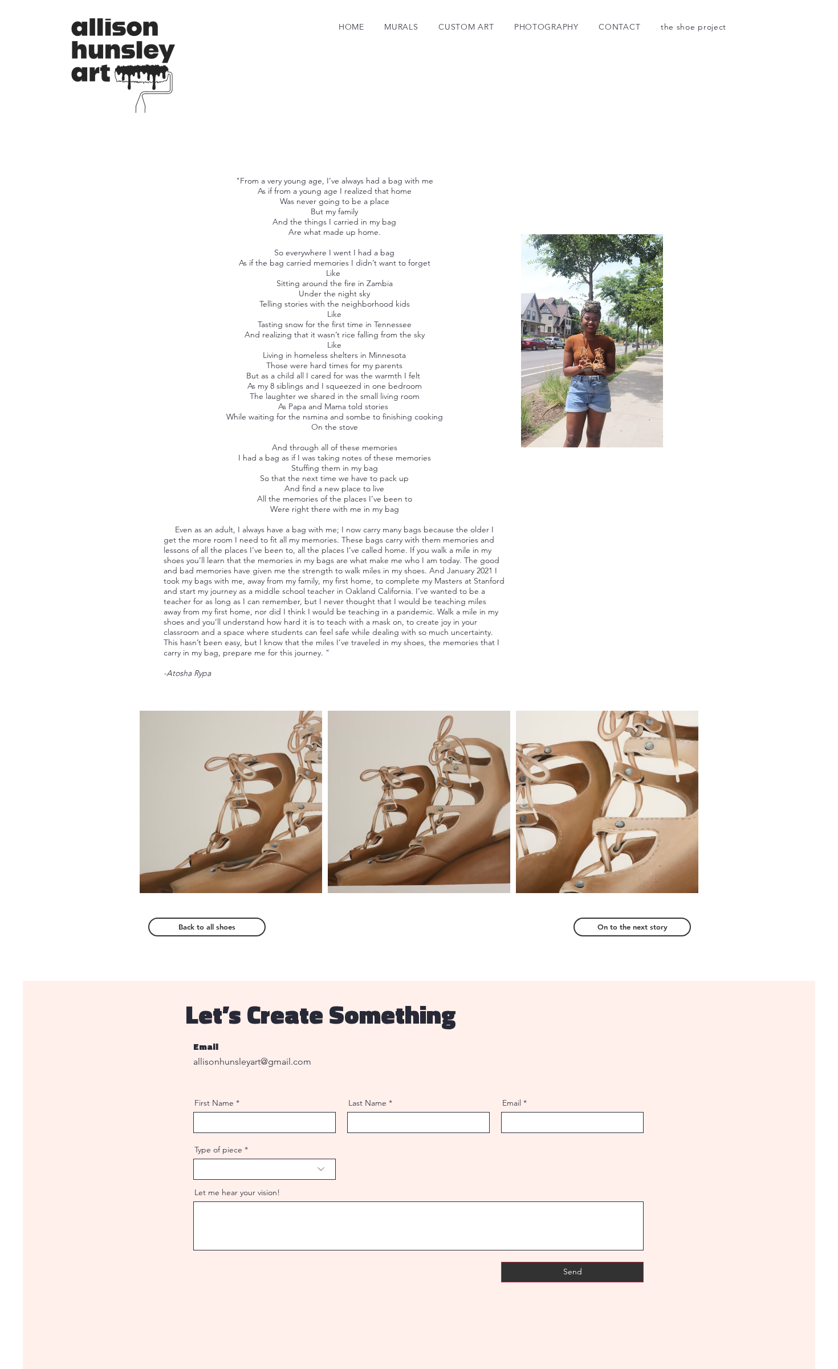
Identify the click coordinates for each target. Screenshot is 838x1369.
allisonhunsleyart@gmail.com (252, 1061)
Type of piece (218, 1150)
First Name (214, 1103)
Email (511, 1103)
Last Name (367, 1103)
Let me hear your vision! (237, 1192)
